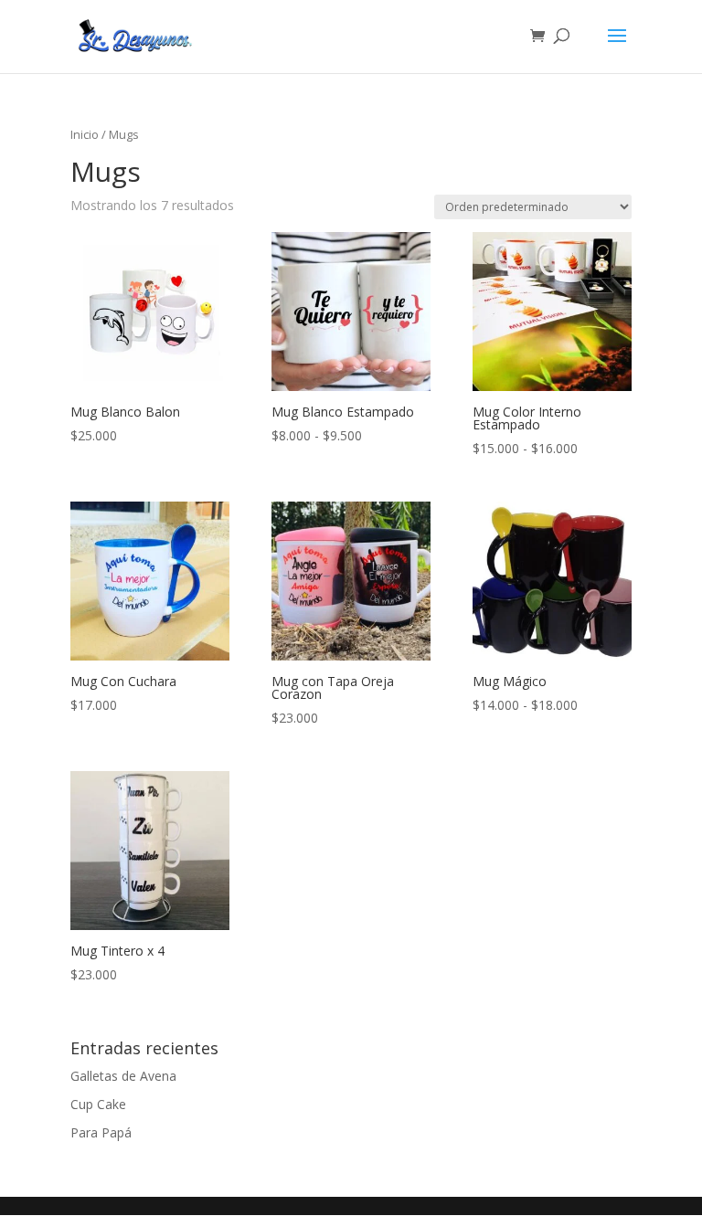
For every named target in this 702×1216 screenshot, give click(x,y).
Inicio (84, 134)
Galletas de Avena (123, 1075)
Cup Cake (98, 1104)
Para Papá (101, 1132)
